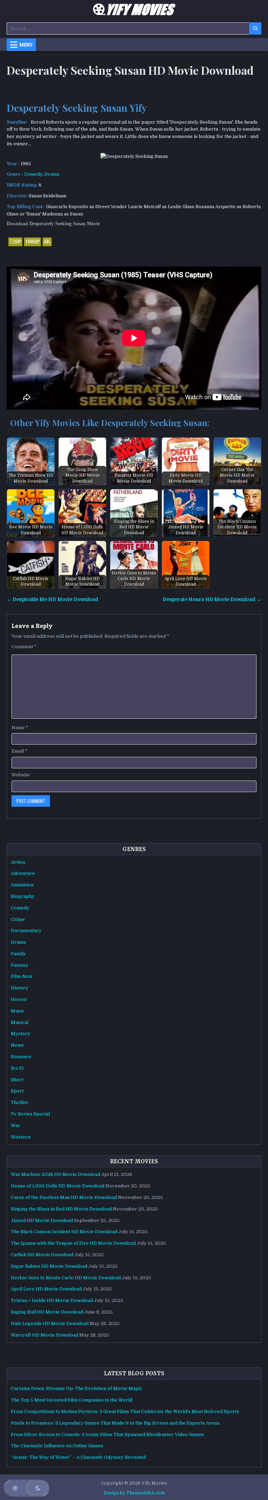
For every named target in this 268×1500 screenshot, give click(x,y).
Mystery (20, 1033)
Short (17, 1079)
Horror (19, 999)
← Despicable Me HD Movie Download (52, 599)
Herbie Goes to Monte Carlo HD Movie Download (66, 1277)
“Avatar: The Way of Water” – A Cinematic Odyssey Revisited (78, 1457)
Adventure (23, 873)
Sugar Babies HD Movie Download (49, 1266)
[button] (26, 1488)
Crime (18, 919)
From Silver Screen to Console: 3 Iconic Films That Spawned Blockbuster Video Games (107, 1434)
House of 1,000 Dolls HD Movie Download (57, 1185)
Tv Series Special (30, 1114)
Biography (23, 896)
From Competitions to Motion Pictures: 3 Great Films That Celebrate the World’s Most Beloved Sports (125, 1411)
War (15, 1125)
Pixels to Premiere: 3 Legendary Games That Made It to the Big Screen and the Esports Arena (115, 1423)
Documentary (26, 930)
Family (18, 953)
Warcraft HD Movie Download (44, 1335)
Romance (21, 1056)
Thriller (20, 1102)
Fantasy (19, 965)
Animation (22, 884)
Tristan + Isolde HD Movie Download (52, 1300)
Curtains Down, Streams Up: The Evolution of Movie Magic (76, 1388)
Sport (17, 1090)
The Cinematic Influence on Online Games (57, 1445)
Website (21, 774)
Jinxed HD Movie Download (42, 1220)
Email (20, 751)
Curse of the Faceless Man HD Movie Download (64, 1197)
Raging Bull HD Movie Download (47, 1312)
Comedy (33, 174)
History (19, 987)
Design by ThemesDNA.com (134, 1493)
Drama (51, 174)
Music (17, 1011)
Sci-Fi (17, 1068)
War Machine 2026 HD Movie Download (55, 1174)
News (17, 1045)
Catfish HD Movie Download (42, 1254)
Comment (24, 646)
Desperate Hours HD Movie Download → (212, 599)
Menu (26, 44)
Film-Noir (22, 976)
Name (20, 727)
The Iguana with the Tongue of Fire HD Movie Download (73, 1243)
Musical (19, 1022)
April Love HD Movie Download (46, 1289)
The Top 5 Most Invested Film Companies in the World (71, 1400)
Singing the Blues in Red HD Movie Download (61, 1209)
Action (18, 862)
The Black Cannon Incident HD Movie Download (64, 1231)
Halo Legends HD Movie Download (50, 1323)
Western (20, 1137)
